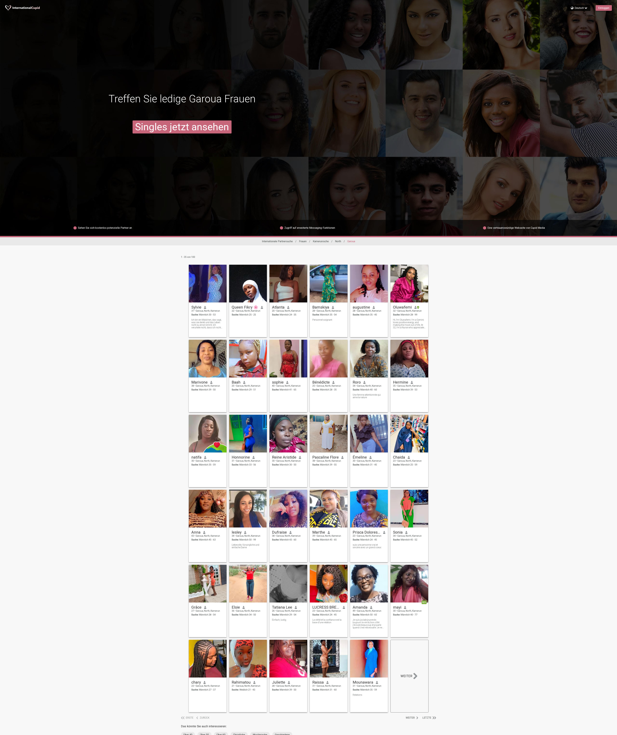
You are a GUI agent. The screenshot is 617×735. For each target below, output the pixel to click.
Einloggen (603, 7)
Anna (196, 532)
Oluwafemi (402, 307)
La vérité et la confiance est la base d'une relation (326, 621)
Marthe (318, 532)
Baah (236, 382)
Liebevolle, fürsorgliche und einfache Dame (245, 546)
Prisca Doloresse (366, 532)
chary (196, 682)
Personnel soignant (322, 320)
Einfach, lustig (279, 620)
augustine (361, 307)
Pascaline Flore (325, 457)
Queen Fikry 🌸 (245, 307)
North (338, 241)
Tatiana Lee (282, 607)
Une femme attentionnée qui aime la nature (367, 396)
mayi (397, 607)
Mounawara (363, 682)
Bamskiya (320, 307)
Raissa (318, 682)
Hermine (400, 382)
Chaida (399, 457)
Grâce (196, 607)
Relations (357, 695)
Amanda (360, 607)
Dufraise (279, 532)
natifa (196, 457)
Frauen (303, 241)
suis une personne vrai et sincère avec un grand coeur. (367, 546)
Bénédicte (321, 382)
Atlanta (278, 307)
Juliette (278, 682)
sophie (278, 382)
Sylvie (196, 307)
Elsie (236, 607)
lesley (236, 532)
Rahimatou (241, 682)
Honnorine (241, 457)
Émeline (360, 457)
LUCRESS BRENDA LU (326, 607)
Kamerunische (321, 241)
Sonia (398, 532)
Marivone (199, 382)
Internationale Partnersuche (277, 241)
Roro (357, 382)
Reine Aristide (284, 457)
